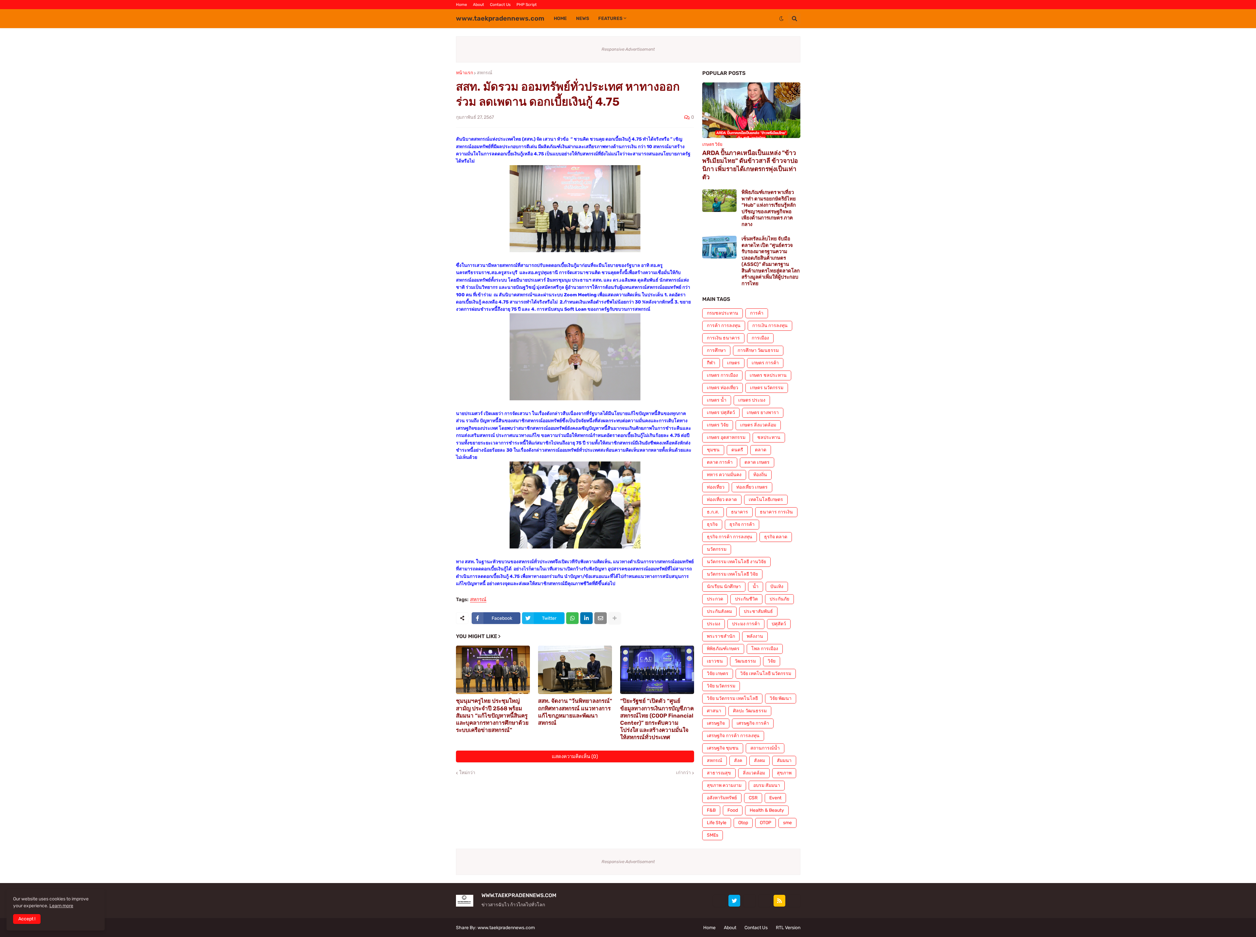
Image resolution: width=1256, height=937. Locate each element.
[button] (781, 19)
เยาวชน (715, 661)
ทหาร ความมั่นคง (724, 474)
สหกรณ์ (484, 73)
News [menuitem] (582, 18)
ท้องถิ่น (760, 474)
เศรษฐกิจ (716, 723)
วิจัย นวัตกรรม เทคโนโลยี (732, 698)
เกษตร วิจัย (717, 425)
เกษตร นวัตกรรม (766, 387)
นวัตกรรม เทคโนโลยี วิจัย (732, 574)
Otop (743, 822)
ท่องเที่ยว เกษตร (752, 487)
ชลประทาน (768, 437)
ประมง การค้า (746, 624)
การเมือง (760, 338)
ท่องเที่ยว (715, 487)
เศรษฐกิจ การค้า (753, 723)
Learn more (61, 906)
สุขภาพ (784, 773)
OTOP (765, 822)
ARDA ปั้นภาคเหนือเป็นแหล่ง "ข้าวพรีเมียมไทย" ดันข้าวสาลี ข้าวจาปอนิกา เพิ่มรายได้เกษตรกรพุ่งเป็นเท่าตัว (750, 165)
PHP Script (526, 4)
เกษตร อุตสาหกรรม (726, 437)
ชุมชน (713, 450)
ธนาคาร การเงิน (776, 512)
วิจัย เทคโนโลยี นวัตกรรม (765, 673)
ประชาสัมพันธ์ (758, 611)
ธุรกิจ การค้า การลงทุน (729, 537)
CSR (753, 798)
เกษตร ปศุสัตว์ (721, 412)
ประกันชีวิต (746, 599)
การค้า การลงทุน (724, 325)
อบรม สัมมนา (766, 785)
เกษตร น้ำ (716, 400)
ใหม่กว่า (467, 773)
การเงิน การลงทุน (770, 325)
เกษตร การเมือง (722, 375)
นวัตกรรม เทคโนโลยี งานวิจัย (736, 561)
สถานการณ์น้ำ (765, 748)
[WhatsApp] (572, 618)
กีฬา (711, 363)
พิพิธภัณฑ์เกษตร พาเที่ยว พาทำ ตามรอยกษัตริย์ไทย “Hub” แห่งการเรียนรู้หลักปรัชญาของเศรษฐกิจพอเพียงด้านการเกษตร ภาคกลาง (768, 208)
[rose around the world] (749, 901)
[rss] (779, 901)
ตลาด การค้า (720, 462)
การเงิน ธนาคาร (723, 338)
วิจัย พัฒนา (781, 698)
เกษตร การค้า (765, 363)
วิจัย (772, 661)
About (478, 4)
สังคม (759, 760)
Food (732, 810)
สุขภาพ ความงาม (724, 785)
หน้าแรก (464, 73)
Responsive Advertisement (628, 49)
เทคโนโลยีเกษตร (766, 499)
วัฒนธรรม (745, 661)
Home (461, 4)
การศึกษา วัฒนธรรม (758, 350)
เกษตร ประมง (751, 400)
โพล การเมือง (764, 648)
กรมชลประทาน (722, 313)
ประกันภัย (779, 599)
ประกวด (715, 599)
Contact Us (500, 4)
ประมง (713, 624)
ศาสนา (714, 711)
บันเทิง (776, 586)
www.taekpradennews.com (500, 18)
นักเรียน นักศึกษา (724, 586)
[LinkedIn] (586, 618)
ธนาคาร (739, 512)
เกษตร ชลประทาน (768, 375)
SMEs (712, 835)
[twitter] (734, 901)
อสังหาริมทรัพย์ (722, 798)
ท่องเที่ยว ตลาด (722, 499)
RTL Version (788, 927)
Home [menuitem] (560, 18)
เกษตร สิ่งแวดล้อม (758, 425)
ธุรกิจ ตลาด (775, 537)
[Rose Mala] (719, 901)
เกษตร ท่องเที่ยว (722, 387)
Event (775, 798)
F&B (711, 810)
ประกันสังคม (719, 611)
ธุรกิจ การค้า (742, 524)
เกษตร (733, 363)
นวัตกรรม (716, 549)
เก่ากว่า (683, 773)
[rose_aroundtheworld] (764, 901)
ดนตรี (737, 450)
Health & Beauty (767, 810)
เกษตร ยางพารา (763, 412)
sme (787, 822)
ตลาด (760, 450)
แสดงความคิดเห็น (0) (575, 756)
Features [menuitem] (610, 18)
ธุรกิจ (712, 524)
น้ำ (756, 586)
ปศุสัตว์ (779, 624)
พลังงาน (755, 636)
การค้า (756, 313)
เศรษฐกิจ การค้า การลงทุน (733, 735)
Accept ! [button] (26, 919)
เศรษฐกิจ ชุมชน (723, 748)
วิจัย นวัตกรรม (721, 686)
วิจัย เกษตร (717, 673)
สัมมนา (784, 760)
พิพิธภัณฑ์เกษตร (723, 648)
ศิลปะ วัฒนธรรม (750, 711)
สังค (738, 760)
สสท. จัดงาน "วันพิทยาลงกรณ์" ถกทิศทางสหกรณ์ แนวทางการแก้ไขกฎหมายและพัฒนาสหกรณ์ (575, 712)
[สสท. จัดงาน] (575, 670)
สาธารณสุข (719, 773)
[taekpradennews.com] (794, 901)
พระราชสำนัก (721, 636)
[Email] (600, 618)
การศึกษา (716, 350)
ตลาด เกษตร (757, 462)
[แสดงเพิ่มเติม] (614, 618)
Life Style (716, 822)
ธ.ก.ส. (713, 512)
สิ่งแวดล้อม (754, 773)
